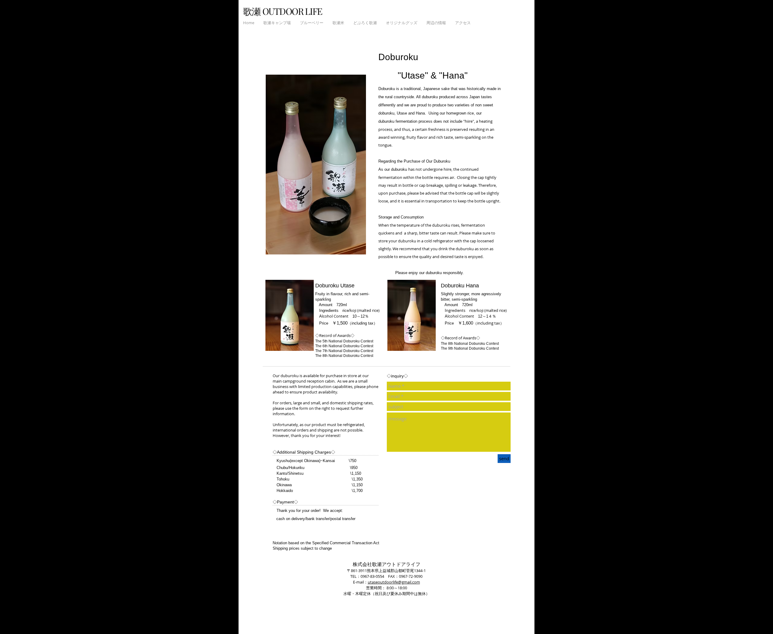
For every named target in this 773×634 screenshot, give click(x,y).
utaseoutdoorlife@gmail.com (394, 582)
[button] (277, 22)
